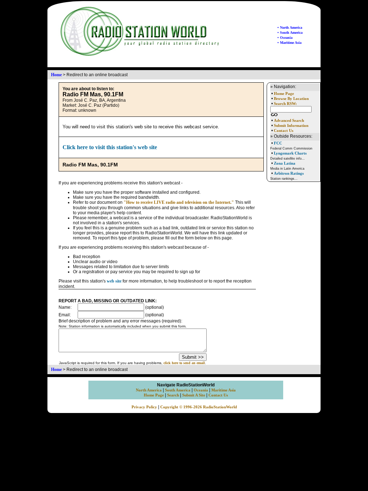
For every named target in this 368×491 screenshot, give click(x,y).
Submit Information (291, 126)
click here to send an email (184, 363)
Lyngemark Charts (290, 153)
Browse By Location (291, 99)
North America (149, 390)
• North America (289, 27)
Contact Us (283, 131)
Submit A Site (193, 395)
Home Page (284, 94)
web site (114, 281)
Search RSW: (285, 104)
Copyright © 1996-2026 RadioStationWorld (198, 407)
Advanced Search (289, 121)
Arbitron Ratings (289, 173)
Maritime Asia (223, 390)
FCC (278, 143)
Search (173, 395)
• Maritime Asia (289, 43)
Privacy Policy (144, 407)
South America (177, 390)
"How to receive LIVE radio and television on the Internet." (179, 202)
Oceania (201, 390)
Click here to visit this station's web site (110, 147)
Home (56, 74)
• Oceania (285, 38)
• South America (290, 33)
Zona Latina (284, 163)
